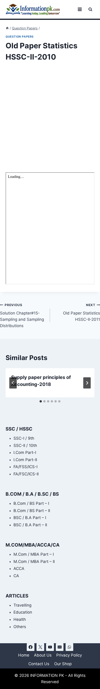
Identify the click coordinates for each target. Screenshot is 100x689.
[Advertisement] (50, 120)
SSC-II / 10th (25, 445)
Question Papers (20, 36)
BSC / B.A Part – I (29, 517)
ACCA (18, 568)
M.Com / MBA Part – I (33, 554)
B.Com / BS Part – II (31, 510)
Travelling (22, 605)
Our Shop (63, 663)
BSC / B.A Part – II (30, 525)
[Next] (87, 383)
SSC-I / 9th (23, 438)
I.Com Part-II (25, 459)
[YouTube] (50, 647)
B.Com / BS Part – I (31, 503)
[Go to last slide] (13, 383)
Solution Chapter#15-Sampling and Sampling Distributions (22, 315)
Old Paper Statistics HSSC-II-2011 (81, 312)
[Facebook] (30, 647)
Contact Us (38, 663)
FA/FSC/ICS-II (26, 474)
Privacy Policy (69, 655)
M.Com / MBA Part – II (34, 561)
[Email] (59, 647)
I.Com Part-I (24, 452)
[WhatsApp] (69, 647)
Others (19, 626)
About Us (43, 655)
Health (19, 619)
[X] (40, 647)
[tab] (41, 401)
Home (23, 655)
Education (22, 612)
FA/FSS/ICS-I (25, 466)
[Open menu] (79, 9)
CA (16, 575)
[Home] (7, 28)
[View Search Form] (90, 9)
